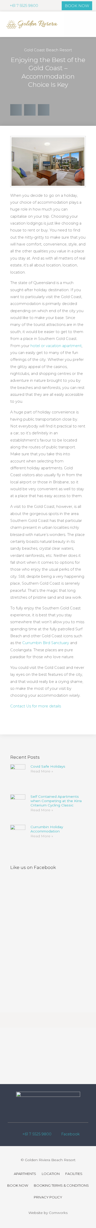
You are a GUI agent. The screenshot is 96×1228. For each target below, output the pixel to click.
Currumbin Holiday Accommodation (46, 829)
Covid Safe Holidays (47, 766)
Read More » (41, 771)
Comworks (58, 1213)
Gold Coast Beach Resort (48, 49)
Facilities (73, 1174)
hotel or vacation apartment (56, 345)
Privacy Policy (48, 1197)
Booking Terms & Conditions (61, 1185)
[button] (87, 24)
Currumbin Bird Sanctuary (46, 643)
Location (51, 1174)
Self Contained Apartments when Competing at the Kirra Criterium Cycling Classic (56, 800)
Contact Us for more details (35, 706)
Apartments (25, 1174)
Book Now (17, 1185)
